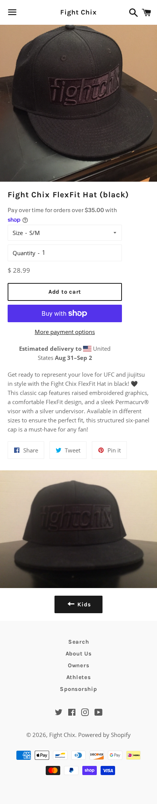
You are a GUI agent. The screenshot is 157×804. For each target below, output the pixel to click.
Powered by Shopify (104, 734)
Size (18, 233)
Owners (79, 665)
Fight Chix (78, 12)
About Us (79, 653)
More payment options (65, 332)
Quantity (24, 253)
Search (78, 641)
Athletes (78, 677)
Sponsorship (78, 689)
